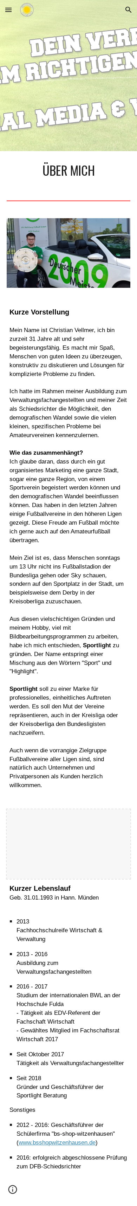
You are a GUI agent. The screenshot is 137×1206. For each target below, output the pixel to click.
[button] (8, 9)
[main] (68, 170)
